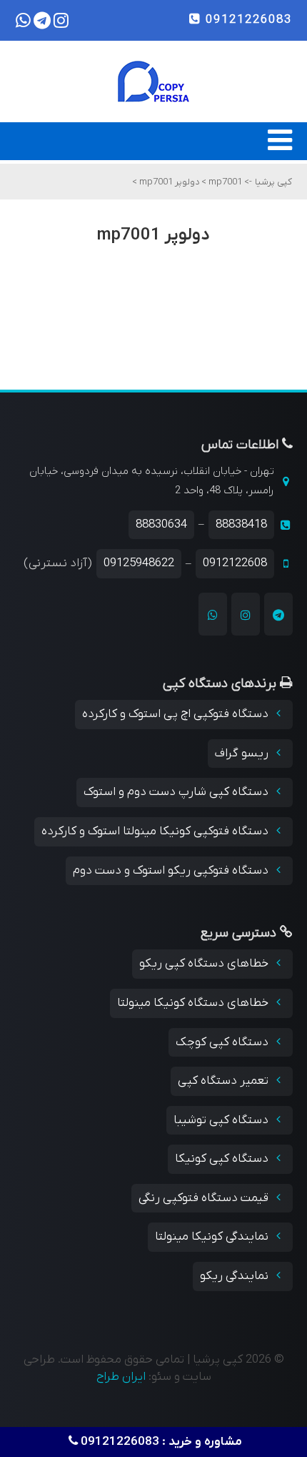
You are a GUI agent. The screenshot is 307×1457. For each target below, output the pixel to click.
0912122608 (235, 563)
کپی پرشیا (273, 182)
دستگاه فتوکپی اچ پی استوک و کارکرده (176, 714)
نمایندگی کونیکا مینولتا (213, 1237)
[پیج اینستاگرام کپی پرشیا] (245, 614)
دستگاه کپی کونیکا (223, 1159)
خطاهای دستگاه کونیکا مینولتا (194, 1003)
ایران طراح (121, 1377)
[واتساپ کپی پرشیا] (212, 614)
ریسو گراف (243, 753)
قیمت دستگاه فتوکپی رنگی (205, 1198)
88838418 (241, 525)
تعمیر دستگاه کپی (224, 1081)
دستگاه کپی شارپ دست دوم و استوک (177, 792)
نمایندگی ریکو (235, 1276)
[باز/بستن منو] (280, 147)
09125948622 (139, 563)
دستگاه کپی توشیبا (222, 1120)
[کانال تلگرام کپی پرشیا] (278, 614)
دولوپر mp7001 (168, 182)
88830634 (161, 525)
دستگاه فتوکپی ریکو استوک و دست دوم (172, 871)
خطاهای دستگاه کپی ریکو (205, 964)
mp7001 (224, 182)
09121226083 (246, 20)
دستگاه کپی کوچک (223, 1042)
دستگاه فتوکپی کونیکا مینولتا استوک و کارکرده (156, 831)
